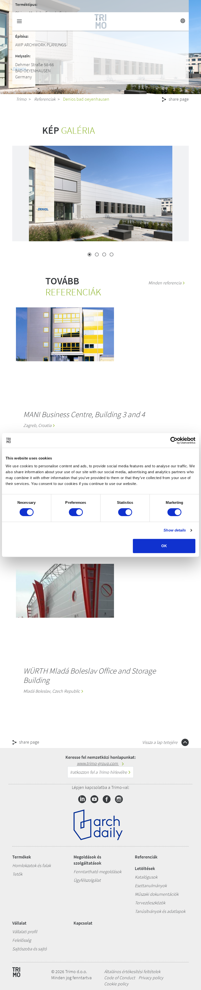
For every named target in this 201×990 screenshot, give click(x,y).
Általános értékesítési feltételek (132, 971)
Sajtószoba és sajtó (29, 949)
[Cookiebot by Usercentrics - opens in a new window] (173, 440)
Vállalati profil (24, 931)
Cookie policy (116, 984)
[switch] (76, 512)
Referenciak (44, 99)
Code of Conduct (119, 977)
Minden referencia (165, 283)
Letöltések (145, 868)
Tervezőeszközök (150, 902)
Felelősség (21, 940)
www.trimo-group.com (98, 763)
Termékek (21, 857)
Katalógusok (146, 877)
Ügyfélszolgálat (87, 880)
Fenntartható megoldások (97, 871)
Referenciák (146, 857)
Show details (174, 530)
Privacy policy (150, 977)
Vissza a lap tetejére (160, 742)
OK (164, 546)
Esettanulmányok (151, 885)
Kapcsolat (83, 923)
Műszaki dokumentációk (156, 894)
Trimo (21, 99)
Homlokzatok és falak (31, 865)
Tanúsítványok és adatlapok (160, 911)
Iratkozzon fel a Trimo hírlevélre (99, 772)
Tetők (17, 874)
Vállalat (19, 923)
